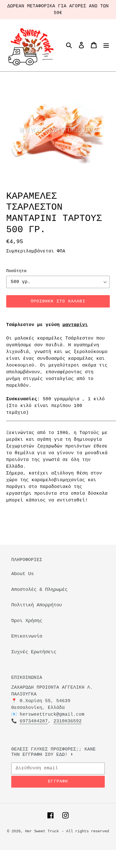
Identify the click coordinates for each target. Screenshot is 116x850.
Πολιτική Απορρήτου (36, 605)
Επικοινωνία (26, 636)
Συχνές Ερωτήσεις (33, 652)
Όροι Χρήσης (26, 620)
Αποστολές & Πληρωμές (39, 589)
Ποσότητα (16, 271)
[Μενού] (106, 45)
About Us (22, 574)
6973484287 (34, 721)
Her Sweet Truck (42, 831)
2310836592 (67, 721)
